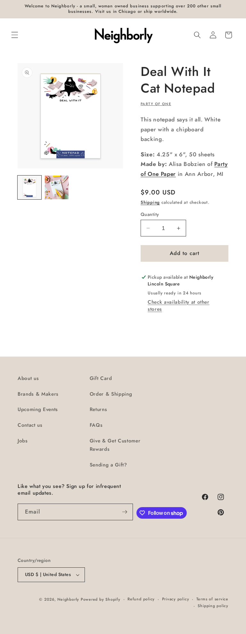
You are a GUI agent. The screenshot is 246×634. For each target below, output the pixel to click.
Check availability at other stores (178, 306)
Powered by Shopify (100, 599)
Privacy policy (175, 599)
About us (28, 378)
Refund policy (141, 599)
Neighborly (68, 599)
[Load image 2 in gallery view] (57, 187)
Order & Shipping (111, 394)
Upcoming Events (38, 409)
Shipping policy (213, 606)
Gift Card (101, 378)
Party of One (156, 103)
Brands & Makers (38, 394)
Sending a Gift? (108, 464)
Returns (98, 409)
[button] (14, 35)
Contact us (30, 425)
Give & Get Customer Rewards (115, 445)
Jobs (23, 440)
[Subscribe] (124, 512)
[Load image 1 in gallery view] (29, 187)
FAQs (96, 425)
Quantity (150, 214)
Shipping (150, 202)
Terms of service (212, 599)
